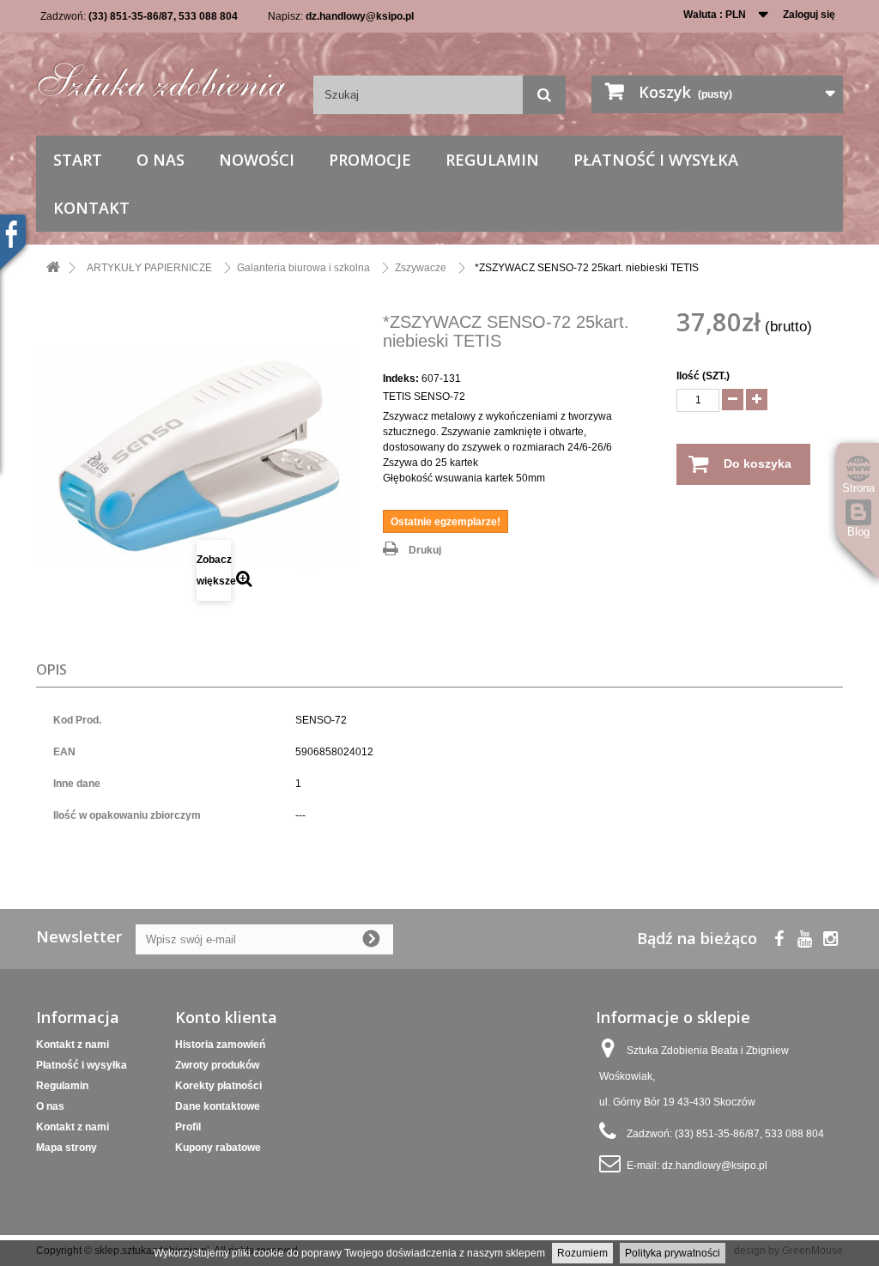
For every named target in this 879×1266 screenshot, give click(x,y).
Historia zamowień (220, 1045)
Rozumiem (582, 1253)
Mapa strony (66, 1148)
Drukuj (425, 550)
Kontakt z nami (72, 1045)
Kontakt (91, 207)
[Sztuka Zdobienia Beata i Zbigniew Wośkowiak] (162, 75)
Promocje (370, 159)
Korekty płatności (218, 1086)
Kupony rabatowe (218, 1148)
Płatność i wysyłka (655, 159)
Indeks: (401, 379)
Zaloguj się (809, 15)
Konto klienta (226, 1017)
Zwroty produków (217, 1065)
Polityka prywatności (672, 1253)
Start (77, 159)
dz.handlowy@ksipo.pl (360, 16)
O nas (160, 159)
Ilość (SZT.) (703, 376)
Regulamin (492, 159)
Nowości (256, 159)
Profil (188, 1127)
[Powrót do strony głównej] (53, 268)
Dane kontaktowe (217, 1106)
